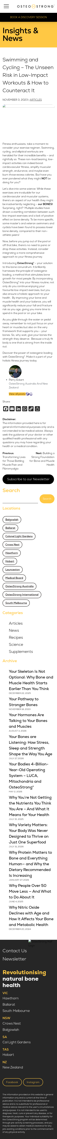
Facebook (12, 1082)
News (14, 630)
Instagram (33, 1082)
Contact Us (15, 951)
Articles (36, 99)
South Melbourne (16, 603)
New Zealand (13, 1067)
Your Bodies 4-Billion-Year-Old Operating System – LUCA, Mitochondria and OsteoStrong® (28, 776)
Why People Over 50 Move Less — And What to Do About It (30, 891)
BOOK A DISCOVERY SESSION (28, 17)
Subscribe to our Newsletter (28, 479)
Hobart (9, 561)
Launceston (12, 569)
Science (16, 644)
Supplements (21, 651)
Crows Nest (12, 544)
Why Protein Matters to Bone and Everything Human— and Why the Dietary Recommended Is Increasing (30, 864)
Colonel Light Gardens (19, 536)
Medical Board (14, 578)
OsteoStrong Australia (19, 586)
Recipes (16, 637)
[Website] (27, 394)
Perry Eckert (16, 379)
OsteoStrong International (21, 594)
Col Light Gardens (17, 1042)
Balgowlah (11, 519)
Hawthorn (11, 553)
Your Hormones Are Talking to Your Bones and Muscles (28, 721)
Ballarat (10, 528)
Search (11, 490)
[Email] (31, 394)
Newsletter (14, 959)
